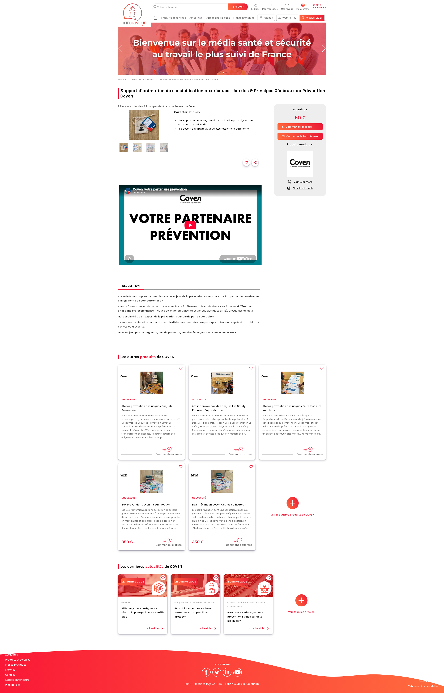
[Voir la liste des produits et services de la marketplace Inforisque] (222, 49)
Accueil (122, 79)
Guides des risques (218, 17)
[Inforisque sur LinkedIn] (227, 676)
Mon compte (302, 9)
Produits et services (173, 17)
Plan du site (12, 684)
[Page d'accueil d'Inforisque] (134, 13)
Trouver (238, 6)
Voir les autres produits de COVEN (293, 514)
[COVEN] (124, 377)
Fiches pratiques (243, 17)
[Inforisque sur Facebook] (206, 676)
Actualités (195, 17)
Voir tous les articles (301, 612)
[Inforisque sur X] (217, 676)
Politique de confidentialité (242, 684)
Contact (10, 674)
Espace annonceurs (17, 679)
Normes (10, 669)
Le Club (255, 9)
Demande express (240, 454)
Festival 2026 (314, 17)
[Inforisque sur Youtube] (237, 676)
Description (131, 285)
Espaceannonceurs (319, 6)
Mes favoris (287, 9)
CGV (220, 684)
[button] (323, 49)
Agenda (268, 17)
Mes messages (270, 9)
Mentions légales (204, 684)
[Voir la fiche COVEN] (300, 178)
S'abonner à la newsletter (423, 686)
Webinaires (289, 17)
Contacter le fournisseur (302, 136)
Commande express (299, 126)
